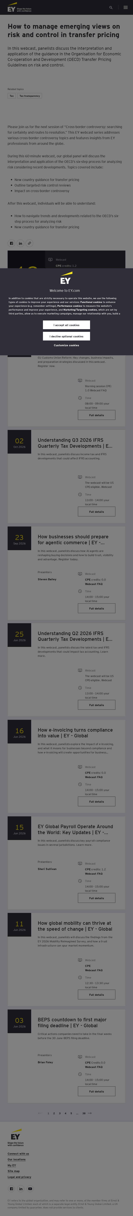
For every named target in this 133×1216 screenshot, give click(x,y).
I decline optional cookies (66, 336)
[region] (66, 311)
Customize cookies (66, 345)
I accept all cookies (66, 325)
